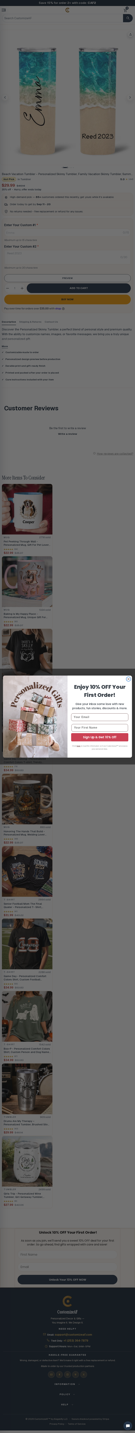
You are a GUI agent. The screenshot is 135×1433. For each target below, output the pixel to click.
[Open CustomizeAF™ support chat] (127, 1425)
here (79, 746)
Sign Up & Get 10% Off (99, 737)
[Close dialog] (128, 679)
